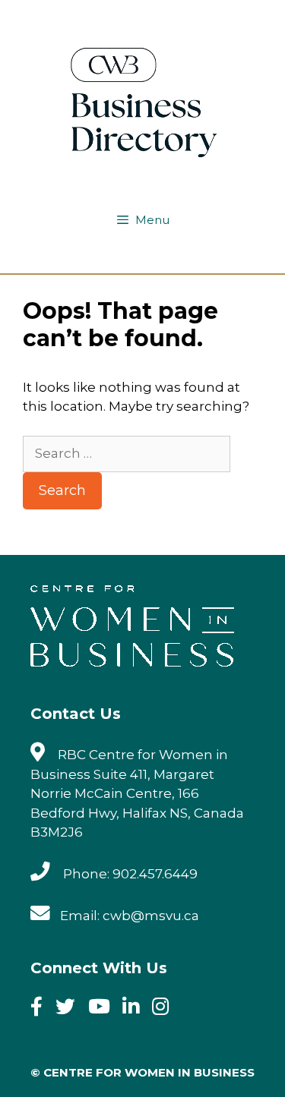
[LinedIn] (135, 1009)
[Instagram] (165, 1009)
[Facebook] (41, 1009)
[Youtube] (104, 1009)
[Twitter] (70, 1009)
